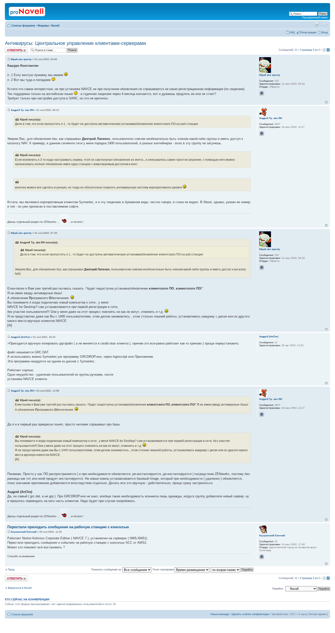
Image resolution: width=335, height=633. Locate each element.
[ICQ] (261, 93)
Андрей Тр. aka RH (22, 110)
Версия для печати (316, 24)
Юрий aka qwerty (21, 59)
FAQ (292, 32)
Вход (325, 32)
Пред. (11, 569)
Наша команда (219, 614)
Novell (55, 25)
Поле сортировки (164, 569)
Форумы (43, 25)
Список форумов (23, 25)
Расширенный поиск (315, 17)
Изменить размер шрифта (324, 24)
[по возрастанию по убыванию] (232, 569)
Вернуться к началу (326, 102)
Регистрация (308, 32)
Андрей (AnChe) (20, 337)
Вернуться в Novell (19, 587)
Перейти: (277, 588)
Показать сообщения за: (106, 569)
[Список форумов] (27, 10)
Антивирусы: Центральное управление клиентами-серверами (75, 43)
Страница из (310, 49)
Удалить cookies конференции (250, 614)
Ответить (11, 48)
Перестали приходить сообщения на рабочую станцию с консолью (68, 527)
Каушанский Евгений (24, 531)
